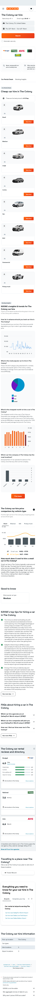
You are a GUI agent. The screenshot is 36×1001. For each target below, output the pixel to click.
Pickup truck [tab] (28, 524)
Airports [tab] (6, 899)
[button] (3, 9)
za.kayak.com (6, 964)
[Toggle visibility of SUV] (14, 396)
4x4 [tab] (20, 524)
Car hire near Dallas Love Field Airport (16, 915)
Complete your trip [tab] (18, 899)
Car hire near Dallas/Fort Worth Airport (16, 913)
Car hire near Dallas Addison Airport (15, 918)
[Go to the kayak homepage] (13, 9)
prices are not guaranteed (9, 982)
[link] (18, 496)
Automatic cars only (9, 41)
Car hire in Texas (25, 966)
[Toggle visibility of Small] (14, 401)
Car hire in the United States (11, 966)
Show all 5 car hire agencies (10, 849)
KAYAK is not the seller (10, 988)
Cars (13, 964)
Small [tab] (5, 524)
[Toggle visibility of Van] (14, 398)
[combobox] (8, 19)
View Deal (28, 122)
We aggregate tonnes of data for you (15, 992)
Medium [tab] (13, 524)
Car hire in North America (23, 964)
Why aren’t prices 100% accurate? (14, 995)
